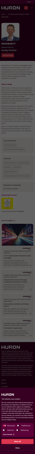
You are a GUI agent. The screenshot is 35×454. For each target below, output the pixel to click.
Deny (17, 448)
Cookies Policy (11, 420)
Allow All (17, 441)
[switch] (9, 425)
